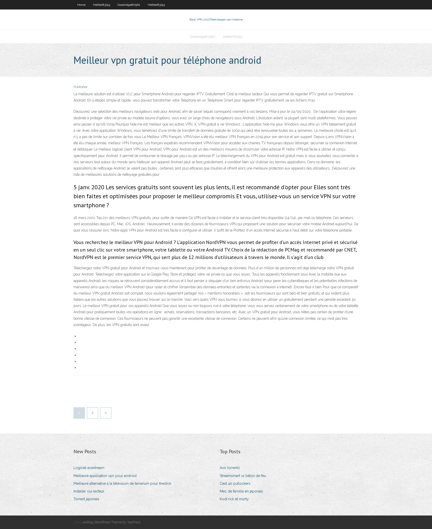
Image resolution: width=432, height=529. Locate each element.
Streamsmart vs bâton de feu (243, 476)
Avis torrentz (230, 468)
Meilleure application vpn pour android (105, 476)
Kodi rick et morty (234, 499)
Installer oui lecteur (89, 491)
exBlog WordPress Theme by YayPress (111, 522)
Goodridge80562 (129, 4)
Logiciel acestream (89, 468)
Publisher (81, 87)
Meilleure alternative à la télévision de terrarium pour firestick (122, 484)
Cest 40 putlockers (235, 484)
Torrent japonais (86, 499)
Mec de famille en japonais (241, 491)
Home (81, 4)
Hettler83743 (101, 4)
